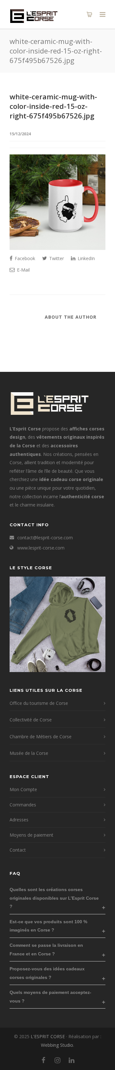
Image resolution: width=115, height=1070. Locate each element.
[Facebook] (43, 1060)
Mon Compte (23, 789)
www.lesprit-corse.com (41, 548)
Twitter (56, 258)
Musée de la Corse (29, 753)
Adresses (19, 820)
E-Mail (23, 270)
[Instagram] (57, 1060)
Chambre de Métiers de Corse (41, 736)
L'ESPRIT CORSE (48, 1036)
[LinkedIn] (71, 1060)
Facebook (24, 258)
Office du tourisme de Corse (39, 703)
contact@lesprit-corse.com (45, 538)
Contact (18, 850)
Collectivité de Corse (31, 720)
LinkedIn (85, 258)
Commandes (23, 805)
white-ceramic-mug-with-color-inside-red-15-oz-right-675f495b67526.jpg (53, 106)
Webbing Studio (57, 1045)
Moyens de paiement (31, 835)
